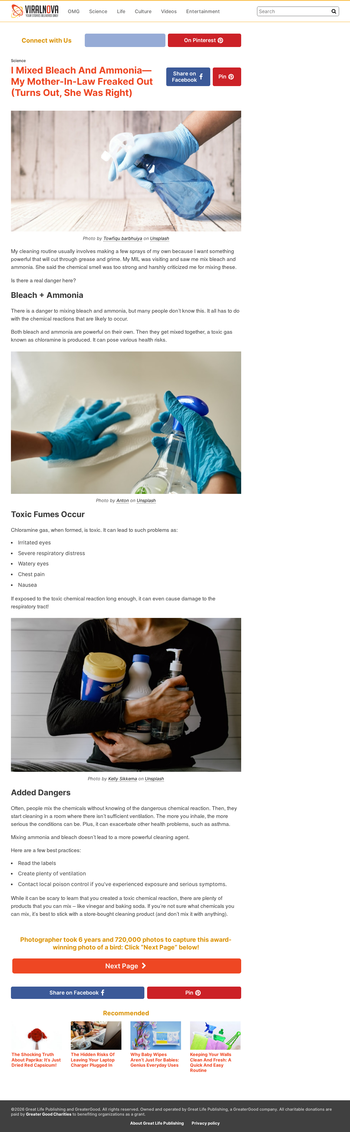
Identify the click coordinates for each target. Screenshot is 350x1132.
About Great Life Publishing (157, 1123)
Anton (122, 500)
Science (98, 11)
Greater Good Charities (48, 1114)
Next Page (122, 966)
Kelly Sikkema (122, 778)
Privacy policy (206, 1123)
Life (121, 11)
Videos (169, 11)
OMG (74, 11)
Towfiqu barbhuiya (122, 238)
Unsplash (159, 238)
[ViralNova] (34, 11)
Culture (143, 11)
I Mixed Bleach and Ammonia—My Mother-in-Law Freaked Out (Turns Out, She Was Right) (82, 81)
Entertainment (203, 11)
